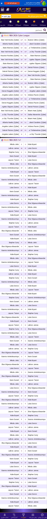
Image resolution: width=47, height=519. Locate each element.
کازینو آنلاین (14, 517)
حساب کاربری (4, 517)
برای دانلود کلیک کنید (11, 3)
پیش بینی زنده (33, 517)
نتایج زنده (23, 517)
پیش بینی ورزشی (42, 517)
